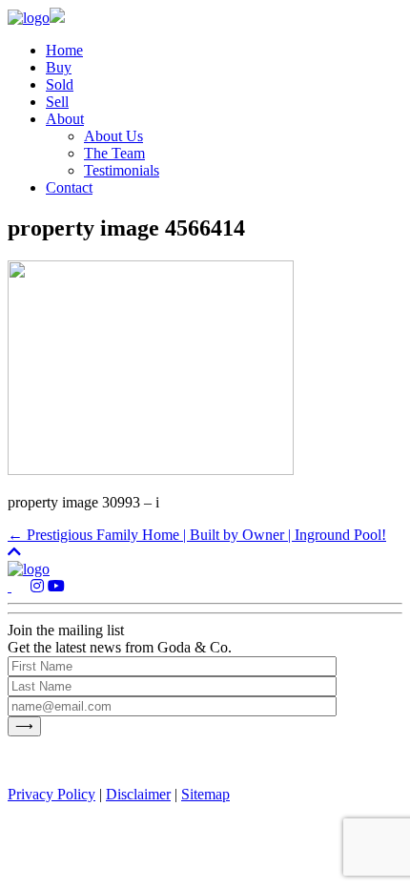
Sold (59, 84)
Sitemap (205, 794)
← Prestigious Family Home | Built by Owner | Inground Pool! (197, 535)
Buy (59, 67)
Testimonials (121, 170)
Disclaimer (138, 794)
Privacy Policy (51, 794)
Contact (69, 187)
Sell (57, 101)
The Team (114, 153)
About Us (113, 136)
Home (64, 50)
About (65, 119)
